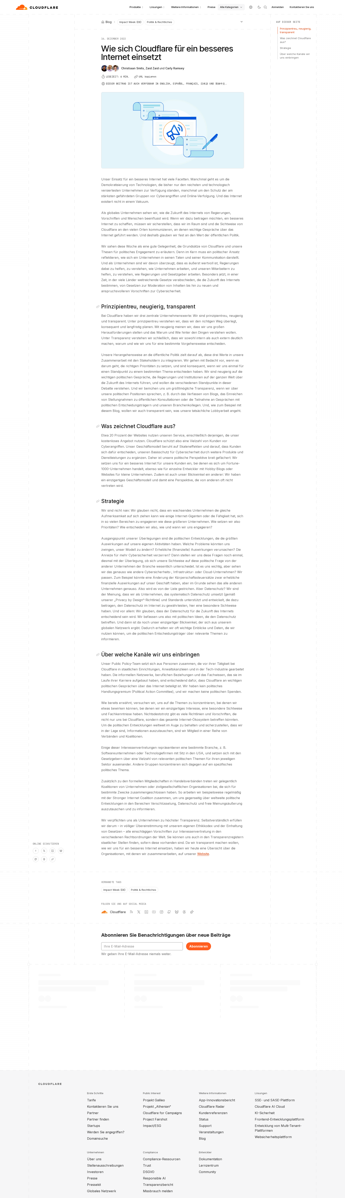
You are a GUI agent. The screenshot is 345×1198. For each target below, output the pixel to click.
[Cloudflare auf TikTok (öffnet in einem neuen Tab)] (192, 912)
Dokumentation (210, 1159)
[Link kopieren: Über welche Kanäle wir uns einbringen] (98, 654)
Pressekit (94, 1185)
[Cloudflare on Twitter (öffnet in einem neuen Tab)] (139, 912)
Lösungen (156, 7)
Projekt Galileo (154, 1100)
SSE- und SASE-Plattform (275, 1100)
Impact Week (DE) (130, 22)
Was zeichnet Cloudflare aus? (295, 40)
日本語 (204, 83)
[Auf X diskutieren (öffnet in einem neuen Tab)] (44, 851)
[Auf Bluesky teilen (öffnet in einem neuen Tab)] (61, 851)
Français (192, 83)
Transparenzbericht (158, 1185)
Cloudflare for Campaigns (162, 1113)
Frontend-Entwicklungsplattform (279, 1119)
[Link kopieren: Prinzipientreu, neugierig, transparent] (98, 306)
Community (207, 1172)
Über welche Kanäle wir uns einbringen (295, 55)
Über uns (94, 1159)
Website (203, 854)
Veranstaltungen (211, 1132)
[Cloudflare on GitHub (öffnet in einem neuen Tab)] (169, 912)
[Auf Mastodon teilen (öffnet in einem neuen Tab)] (36, 859)
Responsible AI (154, 1178)
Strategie (285, 48)
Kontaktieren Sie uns (302, 7)
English (165, 83)
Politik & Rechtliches (159, 22)
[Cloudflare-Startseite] (37, 7)
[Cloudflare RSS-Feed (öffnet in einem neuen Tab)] (131, 912)
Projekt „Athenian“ (157, 1107)
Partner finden (98, 1119)
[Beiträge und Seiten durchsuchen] (265, 7)
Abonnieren (198, 946)
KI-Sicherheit (265, 1113)
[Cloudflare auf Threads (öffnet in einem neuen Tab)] (184, 912)
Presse (92, 1178)
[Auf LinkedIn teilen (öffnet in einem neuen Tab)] (53, 851)
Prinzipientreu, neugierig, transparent (295, 30)
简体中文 (220, 83)
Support (205, 1126)
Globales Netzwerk (101, 1191)
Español (178, 83)
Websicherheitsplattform (273, 1137)
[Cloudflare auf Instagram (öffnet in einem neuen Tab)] (162, 912)
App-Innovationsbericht (217, 1100)
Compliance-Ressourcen (161, 1159)
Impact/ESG (152, 1126)
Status (203, 1119)
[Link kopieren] (53, 859)
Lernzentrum (209, 1165)
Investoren (95, 1172)
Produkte (135, 7)
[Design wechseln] (259, 7)
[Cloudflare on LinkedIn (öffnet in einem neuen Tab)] (146, 912)
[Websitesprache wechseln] (250, 7)
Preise (211, 7)
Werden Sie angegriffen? (105, 1132)
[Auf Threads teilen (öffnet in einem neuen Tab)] (44, 859)
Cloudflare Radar (212, 1107)
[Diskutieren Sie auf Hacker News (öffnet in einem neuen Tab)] (36, 851)
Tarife (91, 1100)
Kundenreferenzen (213, 1113)
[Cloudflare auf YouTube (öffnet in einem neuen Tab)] (154, 912)
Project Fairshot (155, 1119)
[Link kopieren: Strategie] (98, 501)
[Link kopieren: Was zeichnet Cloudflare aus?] (98, 426)
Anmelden (278, 7)
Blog (202, 1138)
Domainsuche (97, 1138)
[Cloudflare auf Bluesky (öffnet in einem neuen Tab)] (177, 912)
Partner (93, 1113)
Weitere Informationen (185, 7)
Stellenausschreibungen (105, 1165)
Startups (93, 1126)
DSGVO (148, 1172)
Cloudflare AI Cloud (270, 1107)
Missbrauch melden (158, 1191)
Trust (147, 1165)
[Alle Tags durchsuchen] (241, 21)
